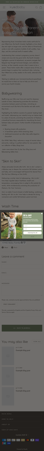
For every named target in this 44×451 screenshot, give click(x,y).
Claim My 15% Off (32, 233)
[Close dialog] (41, 213)
